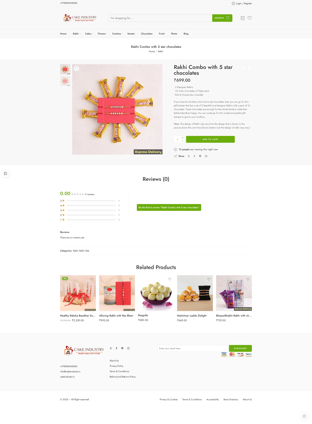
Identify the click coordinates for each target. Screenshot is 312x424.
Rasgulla (143, 315)
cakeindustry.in (67, 376)
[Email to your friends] (206, 156)
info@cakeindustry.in (70, 371)
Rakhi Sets (84, 250)
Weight (144, 281)
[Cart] (242, 18)
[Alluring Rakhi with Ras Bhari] (117, 293)
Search (219, 18)
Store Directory (230, 399)
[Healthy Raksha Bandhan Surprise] (78, 293)
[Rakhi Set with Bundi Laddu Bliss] (243, 67)
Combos (116, 33)
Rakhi (76, 33)
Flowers (102, 33)
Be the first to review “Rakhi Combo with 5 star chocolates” (169, 207)
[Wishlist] (76, 68)
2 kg (149, 290)
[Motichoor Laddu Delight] (195, 293)
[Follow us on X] (111, 348)
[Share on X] (189, 156)
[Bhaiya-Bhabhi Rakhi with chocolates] (234, 293)
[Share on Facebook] (194, 156)
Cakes (88, 33)
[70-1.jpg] (65, 69)
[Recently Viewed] (304, 416)
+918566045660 (68, 3)
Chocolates (146, 33)
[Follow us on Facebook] (116, 348)
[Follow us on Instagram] (128, 348)
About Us (114, 360)
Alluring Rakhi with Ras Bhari (116, 316)
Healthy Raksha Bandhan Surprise (78, 316)
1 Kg (149, 285)
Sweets (131, 33)
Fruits (162, 33)
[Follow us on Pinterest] (122, 348)
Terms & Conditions (119, 371)
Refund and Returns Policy (123, 376)
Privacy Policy (116, 366)
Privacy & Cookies (169, 399)
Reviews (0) (156, 179)
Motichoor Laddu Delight (192, 316)
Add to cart (210, 139)
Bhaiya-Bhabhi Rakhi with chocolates (234, 316)
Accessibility (213, 399)
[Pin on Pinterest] (200, 156)
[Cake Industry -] (80, 18)
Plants (174, 33)
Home (63, 33)
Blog (186, 33)
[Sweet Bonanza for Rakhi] (249, 67)
